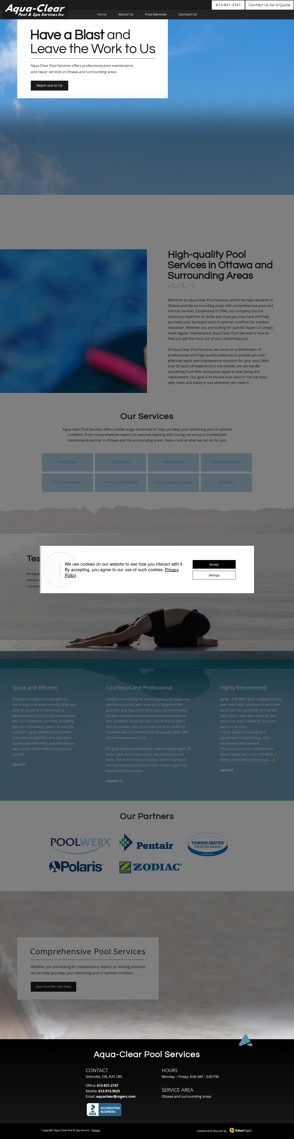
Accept (214, 564)
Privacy (96, 1130)
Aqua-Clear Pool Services (147, 1054)
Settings (214, 575)
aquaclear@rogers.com (116, 1096)
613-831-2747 (107, 1085)
